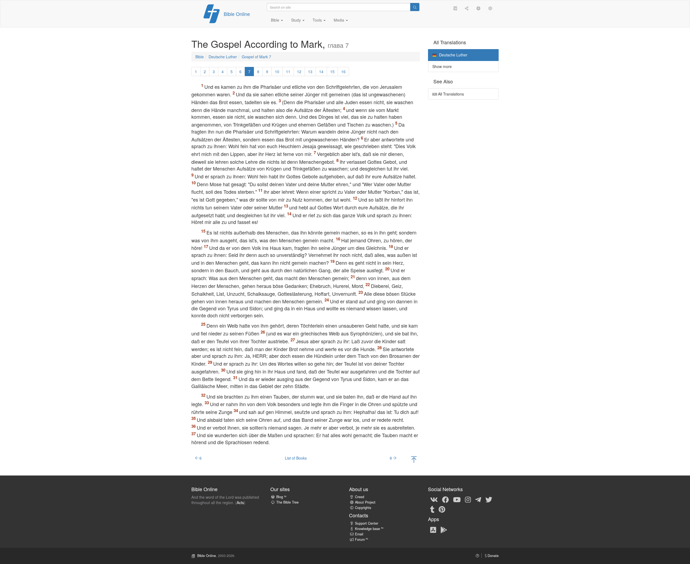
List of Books (296, 458)
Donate (493, 555)
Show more (442, 66)
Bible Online (237, 13)
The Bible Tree (287, 502)
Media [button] (339, 20)
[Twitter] (488, 499)
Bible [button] (275, 20)
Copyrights (363, 507)
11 (288, 71)
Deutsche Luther (223, 56)
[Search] (414, 7)
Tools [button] (318, 20)
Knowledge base (369, 528)
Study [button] (296, 20)
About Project (365, 502)
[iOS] (433, 529)
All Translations (450, 94)
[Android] (443, 529)
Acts (240, 502)
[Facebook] (445, 499)
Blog (281, 496)
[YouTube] (457, 499)
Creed (359, 496)
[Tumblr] (432, 509)
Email (359, 534)
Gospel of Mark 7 (256, 56)
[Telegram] (478, 499)
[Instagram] (468, 499)
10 (277, 71)
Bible (199, 56)
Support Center (366, 523)
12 (299, 71)
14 (321, 71)
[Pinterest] (442, 509)
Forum (361, 539)
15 (332, 71)
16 (343, 71)
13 (310, 71)
